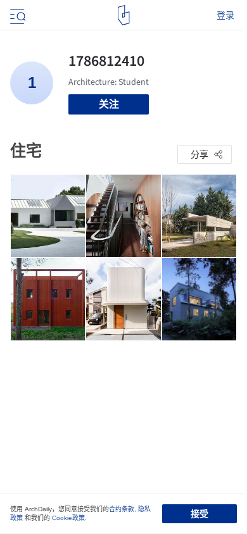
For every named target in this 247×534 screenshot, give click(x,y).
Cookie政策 (68, 517)
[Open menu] (16, 15)
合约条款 (121, 509)
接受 (199, 514)
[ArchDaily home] (124, 15)
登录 (225, 15)
